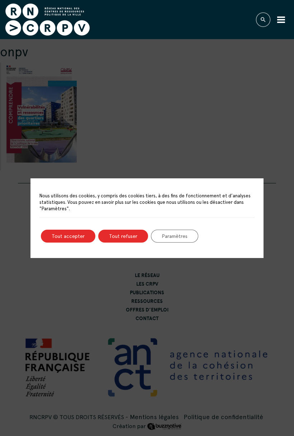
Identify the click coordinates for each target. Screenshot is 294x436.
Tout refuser (123, 236)
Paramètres (175, 236)
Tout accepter (68, 236)
